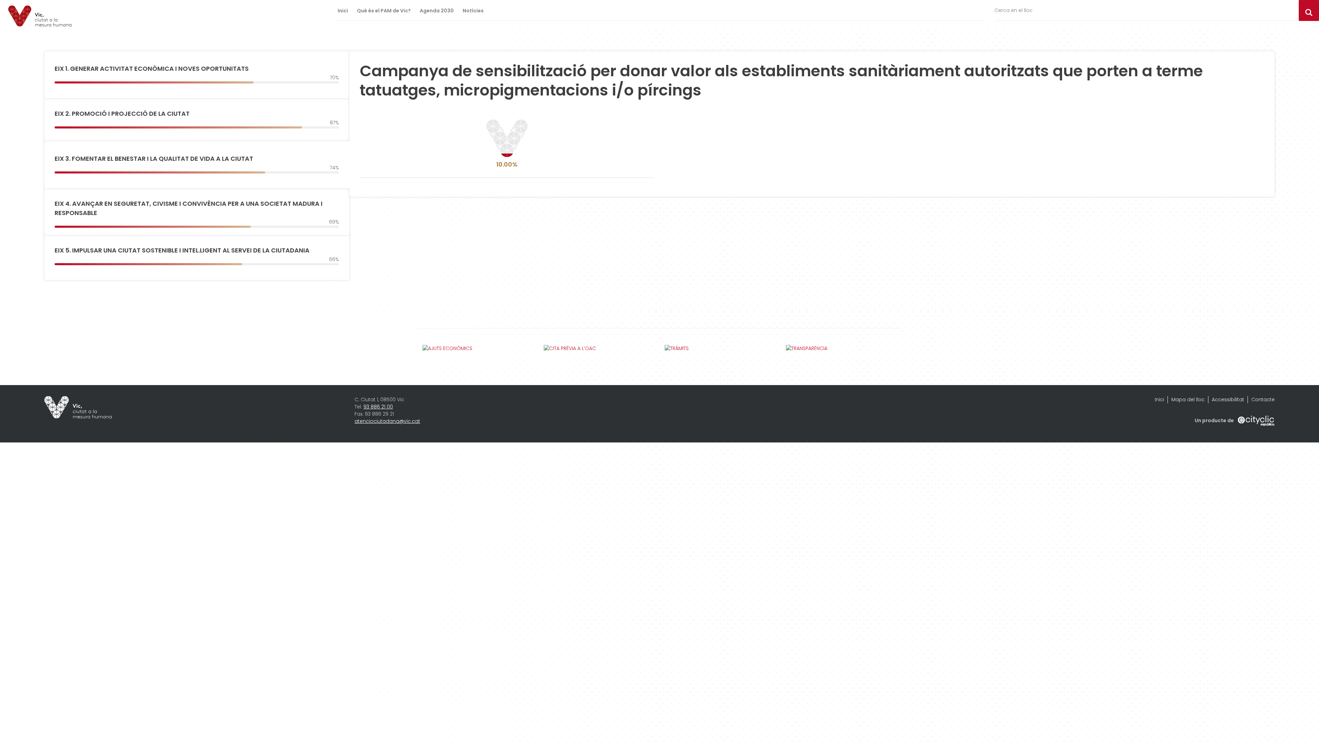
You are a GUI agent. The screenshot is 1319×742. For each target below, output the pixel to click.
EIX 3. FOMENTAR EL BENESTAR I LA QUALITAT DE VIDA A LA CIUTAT (154, 158)
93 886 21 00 (378, 406)
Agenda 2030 (437, 10)
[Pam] (39, 15)
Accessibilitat (1228, 399)
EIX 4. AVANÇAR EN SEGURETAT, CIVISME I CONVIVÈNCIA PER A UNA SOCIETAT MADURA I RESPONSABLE (189, 208)
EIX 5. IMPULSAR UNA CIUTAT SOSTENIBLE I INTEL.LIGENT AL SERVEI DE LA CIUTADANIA (182, 250)
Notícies (473, 10)
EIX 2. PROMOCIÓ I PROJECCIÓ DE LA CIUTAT (122, 113)
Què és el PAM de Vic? (384, 10)
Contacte (1263, 399)
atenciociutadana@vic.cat (387, 421)
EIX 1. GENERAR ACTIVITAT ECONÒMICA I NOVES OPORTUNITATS (152, 68)
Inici (343, 10)
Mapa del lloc (1188, 399)
